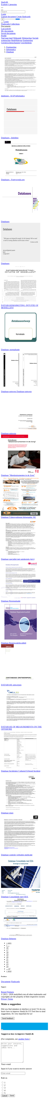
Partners (10, 992)
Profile (4, 36)
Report (4, 992)
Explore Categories (9, 4)
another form (23, 1039)
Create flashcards (23, 16)
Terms (10, 999)
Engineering (28, 40)
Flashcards (5, 24)
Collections (15, 24)
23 (7, 964)
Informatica (11, 49)
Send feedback (7, 1018)
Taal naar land (7, 38)
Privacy (4, 999)
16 (7, 948)
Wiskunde (17, 38)
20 (7, 957)
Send (12, 1096)
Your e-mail (6, 1064)
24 (7, 966)
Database (10, 52)
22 (7, 962)
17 (7, 950)
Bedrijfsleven (16, 40)
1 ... (7, 945)
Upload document (8, 16)
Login (3, 14)
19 (7, 955)
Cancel (4, 1096)
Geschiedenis (26, 43)
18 (7, 952)
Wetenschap (27, 38)
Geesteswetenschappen (10, 43)
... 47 (8, 969)
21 (7, 959)
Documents (5, 981)
